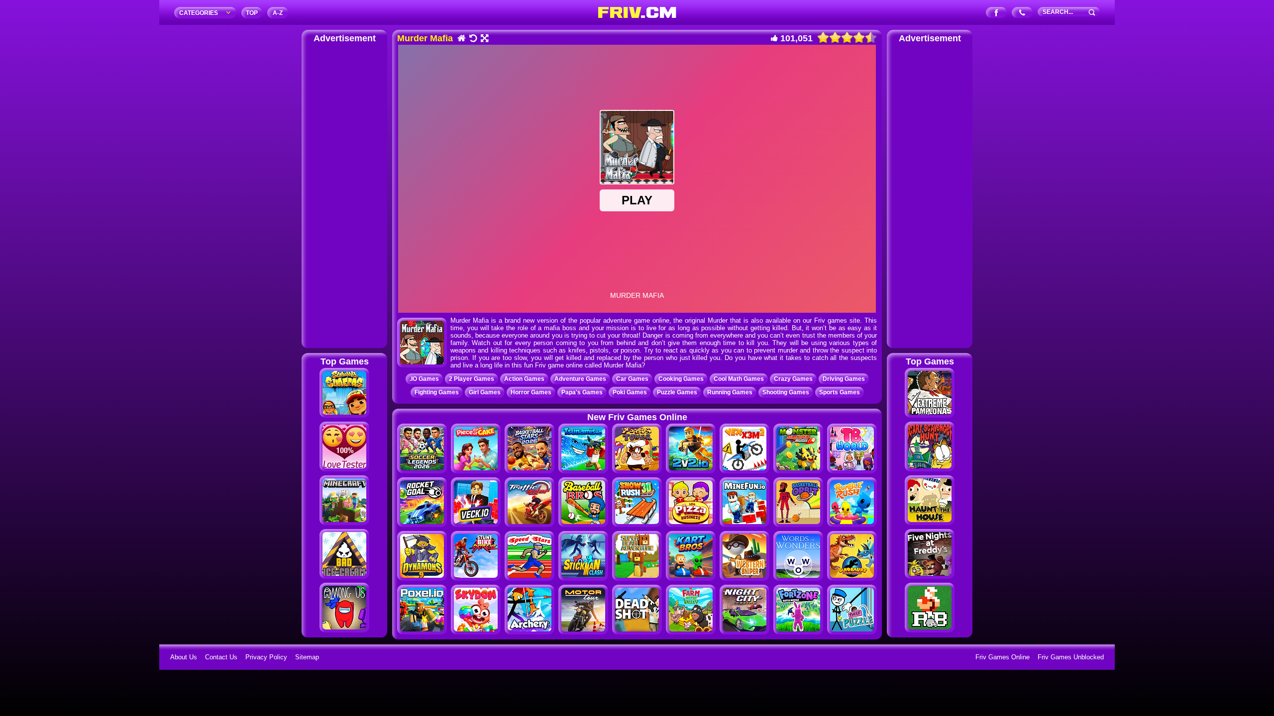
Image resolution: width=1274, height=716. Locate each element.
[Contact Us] (1022, 13)
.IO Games (424, 378)
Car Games (632, 378)
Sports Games (839, 392)
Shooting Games (785, 392)
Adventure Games (580, 378)
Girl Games (485, 392)
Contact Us (221, 657)
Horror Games (531, 392)
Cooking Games (681, 378)
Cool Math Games (739, 378)
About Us (183, 657)
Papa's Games (582, 392)
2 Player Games (471, 378)
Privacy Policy (266, 657)
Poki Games (630, 392)
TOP (252, 12)
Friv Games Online (1002, 657)
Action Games (524, 378)
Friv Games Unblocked (1071, 657)
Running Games (729, 392)
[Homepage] (461, 39)
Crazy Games (793, 378)
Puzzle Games (677, 392)
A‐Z (278, 12)
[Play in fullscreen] (484, 39)
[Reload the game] (472, 39)
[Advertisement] (344, 194)
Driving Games (844, 378)
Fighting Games (437, 392)
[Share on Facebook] (996, 13)
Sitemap (307, 657)
